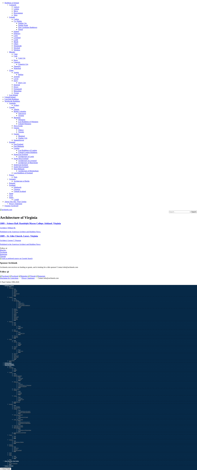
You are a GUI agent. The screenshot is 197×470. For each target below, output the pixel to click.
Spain (11, 193)
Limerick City (23, 64)
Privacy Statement (15, 204)
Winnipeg (21, 120)
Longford (17, 38)
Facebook (3, 252)
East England (18, 144)
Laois (16, 36)
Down (16, 87)
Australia (12, 103)
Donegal (17, 85)
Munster (12, 52)
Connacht (12, 5)
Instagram (3, 254)
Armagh (17, 77)
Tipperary (17, 66)
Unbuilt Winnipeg (24, 124)
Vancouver (22, 113)
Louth (16, 40)
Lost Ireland (13, 95)
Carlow (16, 19)
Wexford (17, 48)
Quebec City (22, 138)
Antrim (16, 72)
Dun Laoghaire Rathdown (27, 27)
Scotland (12, 185)
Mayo (16, 11)
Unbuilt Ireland (10, 97)
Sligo (15, 15)
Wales (11, 198)
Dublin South (23, 25)
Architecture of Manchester (28, 163)
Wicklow (17, 50)
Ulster (11, 70)
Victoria (21, 116)
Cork (15, 56)
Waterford (17, 68)
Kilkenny (17, 34)
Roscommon (18, 13)
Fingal (20, 29)
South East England (21, 165)
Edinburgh (17, 187)
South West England (21, 167)
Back (10, 286)
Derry (16, 81)
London (16, 148)
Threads (3, 256)
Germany (12, 179)
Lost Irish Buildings (12, 99)
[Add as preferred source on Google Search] (16, 258)
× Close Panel (5, 469)
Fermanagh (18, 89)
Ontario (16, 128)
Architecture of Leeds (26, 157)
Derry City (22, 83)
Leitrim (16, 9)
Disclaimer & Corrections (9, 278)
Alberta (16, 109)
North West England (21, 159)
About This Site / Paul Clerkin (15, 202)
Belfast (20, 75)
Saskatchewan (19, 140)
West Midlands (19, 169)
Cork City (21, 58)
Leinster (12, 17)
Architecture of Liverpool (27, 161)
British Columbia (20, 111)
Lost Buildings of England (23, 173)
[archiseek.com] (6, 210)
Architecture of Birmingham (28, 171)
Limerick (17, 62)
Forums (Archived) (11, 206)
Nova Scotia (18, 126)
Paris (15, 177)
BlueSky (3, 250)
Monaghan (17, 91)
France (11, 175)
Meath (16, 42)
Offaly (16, 44)
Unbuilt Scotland (20, 191)
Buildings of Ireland (12, 3)
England (12, 142)
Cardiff (16, 200)
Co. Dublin (18, 21)
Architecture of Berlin (21, 181)
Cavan (16, 79)
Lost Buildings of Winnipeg (28, 122)
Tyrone (16, 93)
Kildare (16, 31)
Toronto (21, 132)
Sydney (16, 105)
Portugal (12, 183)
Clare (16, 54)
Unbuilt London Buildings (27, 152)
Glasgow (17, 189)
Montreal (21, 136)
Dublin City (22, 23)
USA (11, 195)
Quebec (16, 134)
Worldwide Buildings (12, 101)
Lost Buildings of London (27, 150)
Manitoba (17, 118)
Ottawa (20, 130)
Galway (16, 7)
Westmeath (18, 46)
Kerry (16, 60)
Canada (12, 107)
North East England (21, 154)
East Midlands (19, 146)
